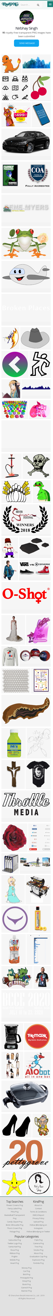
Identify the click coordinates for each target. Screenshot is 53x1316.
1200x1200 (34, 1193)
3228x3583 (36, 99)
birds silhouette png (14, 1225)
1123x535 (7, 1020)
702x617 (7, 691)
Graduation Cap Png (38, 1256)
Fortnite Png (38, 1263)
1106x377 (7, 611)
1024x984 (7, 1193)
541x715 (7, 347)
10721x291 (8, 450)
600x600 (36, 691)
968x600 (7, 534)
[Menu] (50, 4)
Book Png (26, 1284)
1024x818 (7, 1135)
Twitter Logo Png (15, 1243)
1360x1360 (32, 787)
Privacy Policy (38, 1218)
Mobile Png (14, 1260)
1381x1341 (31, 1077)
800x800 (7, 1110)
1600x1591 (8, 397)
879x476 (24, 556)
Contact (38, 1208)
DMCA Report (38, 1215)
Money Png (26, 1268)
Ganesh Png (26, 1287)
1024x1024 (8, 665)
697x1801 (7, 963)
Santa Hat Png (14, 1246)
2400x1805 (8, 501)
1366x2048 (8, 643)
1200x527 (25, 665)
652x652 (7, 931)
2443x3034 (33, 756)
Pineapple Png (26, 1277)
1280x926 (26, 347)
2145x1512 (8, 417)
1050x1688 (8, 902)
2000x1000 (8, 323)
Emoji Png (26, 1281)
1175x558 (7, 820)
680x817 (38, 501)
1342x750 (7, 724)
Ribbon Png (15, 1253)
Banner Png (26, 1291)
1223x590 (7, 158)
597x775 (7, 556)
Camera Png (38, 1243)
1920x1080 (28, 397)
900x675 (37, 125)
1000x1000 (8, 1048)
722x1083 (35, 931)
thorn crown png (14, 1228)
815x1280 (7, 787)
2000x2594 (8, 578)
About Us (38, 1205)
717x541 (29, 1048)
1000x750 (28, 477)
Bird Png (26, 1274)
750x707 (7, 71)
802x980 (34, 376)
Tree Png (38, 1246)
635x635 (7, 872)
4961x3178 (8, 257)
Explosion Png (38, 1260)
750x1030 (39, 986)
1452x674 (24, 578)
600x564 (7, 99)
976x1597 (32, 963)
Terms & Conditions (38, 1211)
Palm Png (38, 1240)
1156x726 (7, 1168)
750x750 (7, 376)
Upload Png (38, 1221)
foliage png (15, 1231)
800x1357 (7, 477)
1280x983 (34, 417)
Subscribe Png (14, 1240)
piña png (14, 1211)
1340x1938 (39, 1135)
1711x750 (7, 290)
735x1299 (7, 756)
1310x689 (7, 191)
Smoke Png (38, 1250)
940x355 (25, 872)
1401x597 (27, 71)
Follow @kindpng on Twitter (38, 1231)
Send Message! (26, 43)
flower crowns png (15, 1205)
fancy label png (14, 1208)
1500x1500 (32, 643)
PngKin (15, 1256)
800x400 (33, 850)
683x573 (7, 125)
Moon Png (38, 1253)
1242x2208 (8, 1077)
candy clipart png (14, 1221)
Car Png (26, 1271)
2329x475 (7, 224)
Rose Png (15, 1250)
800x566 (7, 986)
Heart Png (14, 1263)
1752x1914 (8, 850)
